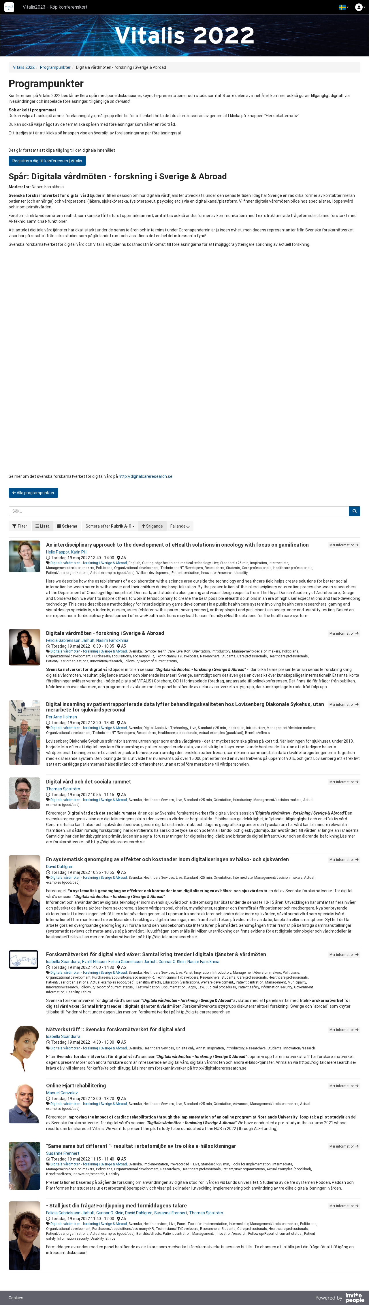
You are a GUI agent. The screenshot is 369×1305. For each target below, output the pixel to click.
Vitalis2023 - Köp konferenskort (55, 7)
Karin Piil (78, 552)
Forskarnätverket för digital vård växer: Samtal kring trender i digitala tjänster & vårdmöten (156, 954)
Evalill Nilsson (94, 961)
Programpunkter (55, 67)
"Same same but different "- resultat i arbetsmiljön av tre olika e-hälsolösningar (141, 1146)
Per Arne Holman (61, 717)
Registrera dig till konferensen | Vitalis (47, 161)
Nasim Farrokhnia (112, 640)
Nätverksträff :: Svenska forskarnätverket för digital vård (115, 1029)
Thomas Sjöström (63, 789)
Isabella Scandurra (63, 961)
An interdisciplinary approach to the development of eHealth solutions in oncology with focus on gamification (177, 545)
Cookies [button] (16, 1298)
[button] (344, 7)
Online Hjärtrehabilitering (76, 1086)
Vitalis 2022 (24, 67)
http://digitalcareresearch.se (145, 476)
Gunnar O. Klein (172, 961)
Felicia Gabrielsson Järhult (70, 640)
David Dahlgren (60, 866)
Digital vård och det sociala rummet (88, 782)
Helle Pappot (57, 552)
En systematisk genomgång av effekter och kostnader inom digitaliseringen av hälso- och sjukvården (167, 859)
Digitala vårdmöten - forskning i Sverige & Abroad (88, 563)
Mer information (342, 545)
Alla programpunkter (35, 492)
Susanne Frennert (62, 1153)
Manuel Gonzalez (62, 1093)
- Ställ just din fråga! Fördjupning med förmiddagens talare (116, 1206)
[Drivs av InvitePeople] (339, 1298)
